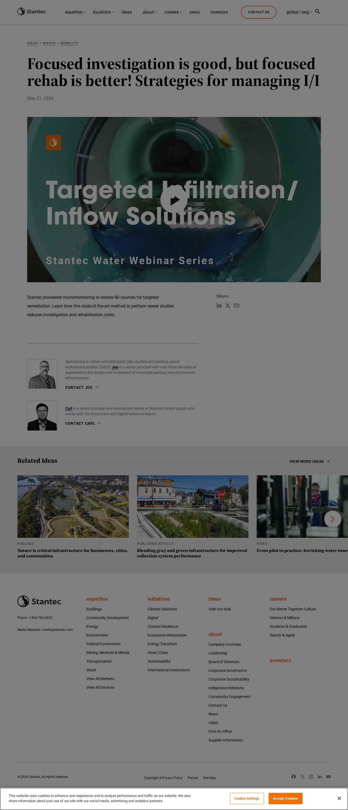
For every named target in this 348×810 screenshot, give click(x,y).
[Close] (339, 798)
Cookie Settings (246, 798)
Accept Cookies (285, 798)
